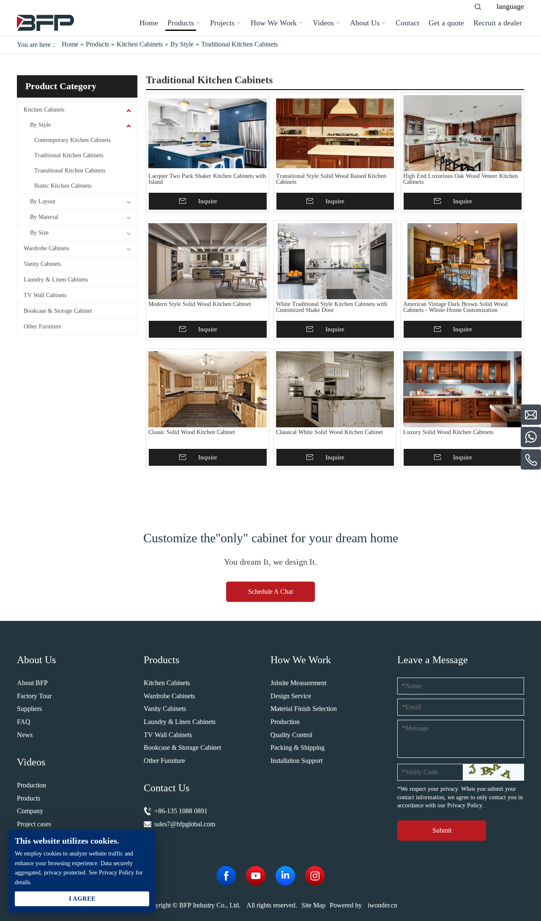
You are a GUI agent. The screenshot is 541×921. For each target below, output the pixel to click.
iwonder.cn (382, 905)
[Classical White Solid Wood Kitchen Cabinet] (335, 389)
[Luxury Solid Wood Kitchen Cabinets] (462, 389)
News (25, 734)
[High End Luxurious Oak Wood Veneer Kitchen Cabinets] (462, 133)
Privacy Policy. (465, 805)
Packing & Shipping (297, 747)
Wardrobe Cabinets (46, 248)
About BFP (32, 682)
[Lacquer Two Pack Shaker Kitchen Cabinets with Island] (207, 133)
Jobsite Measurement (298, 682)
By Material (44, 217)
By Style (40, 125)
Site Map (313, 905)
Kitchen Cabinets (44, 110)
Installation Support (296, 760)
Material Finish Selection (303, 708)
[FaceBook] (226, 875)
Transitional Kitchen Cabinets (69, 170)
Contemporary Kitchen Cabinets (72, 140)
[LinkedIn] (285, 875)
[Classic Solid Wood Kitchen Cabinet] (207, 389)
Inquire (207, 201)
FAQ (23, 721)
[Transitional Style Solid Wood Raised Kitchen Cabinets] (335, 133)
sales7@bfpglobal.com (184, 824)
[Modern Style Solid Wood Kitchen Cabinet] (207, 261)
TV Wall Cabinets (45, 295)
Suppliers (29, 708)
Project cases (34, 824)
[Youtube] (255, 875)
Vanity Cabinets (42, 264)
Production (31, 785)
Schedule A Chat (270, 591)
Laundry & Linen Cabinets (56, 279)
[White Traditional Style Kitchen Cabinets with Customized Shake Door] (335, 261)
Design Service (290, 696)
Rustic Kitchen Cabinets (62, 186)
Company (30, 810)
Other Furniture (42, 326)
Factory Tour (34, 696)
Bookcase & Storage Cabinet (58, 311)
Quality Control (291, 734)
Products (28, 798)
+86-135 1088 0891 (181, 810)
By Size (39, 233)
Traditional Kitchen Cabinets (68, 155)
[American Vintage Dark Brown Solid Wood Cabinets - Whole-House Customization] (462, 261)
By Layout (42, 201)
